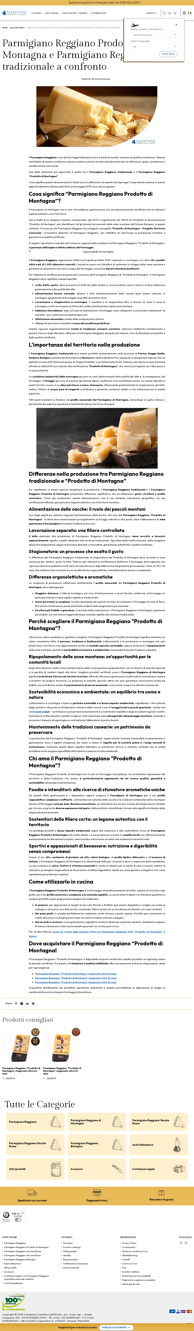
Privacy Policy (129, 1243)
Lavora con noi (129, 1263)
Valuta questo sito (131, 1284)
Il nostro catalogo (72, 1247)
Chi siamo (68, 1243)
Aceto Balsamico (142, 1144)
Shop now (168, 54)
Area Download (71, 1267)
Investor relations (131, 1271)
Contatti (126, 1259)
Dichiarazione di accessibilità (136, 1275)
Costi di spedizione (13, 1283)
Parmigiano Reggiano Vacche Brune (27, 1145)
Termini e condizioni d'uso (135, 1251)
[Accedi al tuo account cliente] (169, 13)
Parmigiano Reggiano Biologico (84, 1145)
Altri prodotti (17, 1169)
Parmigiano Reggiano (23, 1121)
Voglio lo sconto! (114, 1327)
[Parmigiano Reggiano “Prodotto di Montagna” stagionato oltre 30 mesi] (62, 1046)
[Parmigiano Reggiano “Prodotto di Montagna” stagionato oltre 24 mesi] (21, 1046)
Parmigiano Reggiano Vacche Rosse (150, 1122)
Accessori (77, 1169)
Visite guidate (70, 1251)
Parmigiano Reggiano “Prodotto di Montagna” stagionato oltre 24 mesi (75, 973)
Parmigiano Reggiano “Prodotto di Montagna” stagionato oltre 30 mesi (76, 978)
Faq (124, 1267)
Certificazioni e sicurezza (75, 1263)
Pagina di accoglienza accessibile (138, 1279)
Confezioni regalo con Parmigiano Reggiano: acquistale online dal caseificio (26, 1277)
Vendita (67, 1255)
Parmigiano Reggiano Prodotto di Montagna (26, 1247)
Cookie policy (129, 1247)
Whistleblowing (129, 1255)
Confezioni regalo (143, 1169)
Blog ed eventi (70, 1259)
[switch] (18, 1220)
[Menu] (23, 1213)
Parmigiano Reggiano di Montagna (86, 1122)
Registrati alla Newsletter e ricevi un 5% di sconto (96, 2)
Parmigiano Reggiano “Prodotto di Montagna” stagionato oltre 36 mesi (75, 982)
